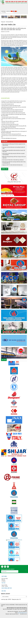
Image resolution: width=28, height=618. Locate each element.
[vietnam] (11, 11)
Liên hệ (8, 11)
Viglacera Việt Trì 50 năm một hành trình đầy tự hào (13, 164)
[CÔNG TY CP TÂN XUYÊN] (14, 560)
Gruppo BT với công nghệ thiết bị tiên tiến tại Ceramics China (14, 101)
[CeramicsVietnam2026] (14, 190)
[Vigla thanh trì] (14, 315)
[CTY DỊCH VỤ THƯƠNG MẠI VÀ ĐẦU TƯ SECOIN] (14, 500)
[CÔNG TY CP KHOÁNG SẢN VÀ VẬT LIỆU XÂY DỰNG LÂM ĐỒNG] (14, 451)
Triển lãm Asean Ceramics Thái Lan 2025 (10, 117)
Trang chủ (3, 21)
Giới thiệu (3, 11)
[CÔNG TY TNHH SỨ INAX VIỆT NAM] (14, 410)
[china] (16, 11)
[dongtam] (14, 240)
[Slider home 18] (11, 17)
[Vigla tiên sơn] (14, 215)
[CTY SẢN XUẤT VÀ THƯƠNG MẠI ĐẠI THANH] (14, 551)
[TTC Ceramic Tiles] (14, 178)
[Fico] (14, 278)
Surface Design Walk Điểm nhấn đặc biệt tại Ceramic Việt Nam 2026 (14, 151)
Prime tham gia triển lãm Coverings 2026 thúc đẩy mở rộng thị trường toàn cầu (14, 162)
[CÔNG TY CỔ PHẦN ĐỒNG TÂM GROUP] (14, 385)
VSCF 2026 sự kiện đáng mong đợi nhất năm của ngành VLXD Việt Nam (14, 154)
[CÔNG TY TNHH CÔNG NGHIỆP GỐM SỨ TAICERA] (14, 418)
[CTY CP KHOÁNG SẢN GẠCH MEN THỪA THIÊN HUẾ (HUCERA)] (14, 401)
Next (25, 17)
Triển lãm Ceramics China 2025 (8, 122)
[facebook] (2, 567)
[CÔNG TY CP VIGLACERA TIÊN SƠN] (14, 530)
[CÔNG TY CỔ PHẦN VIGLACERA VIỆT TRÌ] (14, 535)
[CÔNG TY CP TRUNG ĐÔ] (14, 492)
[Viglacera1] (14, 290)
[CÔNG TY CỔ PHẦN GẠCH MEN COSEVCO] (14, 459)
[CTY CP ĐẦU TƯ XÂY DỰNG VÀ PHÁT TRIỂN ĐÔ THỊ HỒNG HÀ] (14, 475)
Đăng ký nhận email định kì (7, 569)
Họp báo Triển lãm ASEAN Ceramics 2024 (10, 121)
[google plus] (8, 567)
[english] (14, 11)
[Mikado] (14, 328)
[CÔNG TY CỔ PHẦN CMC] (14, 434)
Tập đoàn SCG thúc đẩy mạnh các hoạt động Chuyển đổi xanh (14, 148)
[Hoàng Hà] (14, 340)
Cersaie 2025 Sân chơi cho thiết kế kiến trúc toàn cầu (12, 111)
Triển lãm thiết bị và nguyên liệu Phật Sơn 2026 (11, 105)
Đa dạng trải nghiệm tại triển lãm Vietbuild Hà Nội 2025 (12, 109)
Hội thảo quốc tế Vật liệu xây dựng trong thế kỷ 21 (11, 134)
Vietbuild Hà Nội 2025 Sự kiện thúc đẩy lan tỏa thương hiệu (13, 112)
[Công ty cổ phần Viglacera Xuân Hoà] (14, 508)
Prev (3, 17)
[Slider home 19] (17, 17)
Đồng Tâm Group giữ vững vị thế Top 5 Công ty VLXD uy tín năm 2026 (14, 157)
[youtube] (5, 567)
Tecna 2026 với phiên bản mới (8, 104)
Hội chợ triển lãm (9, 21)
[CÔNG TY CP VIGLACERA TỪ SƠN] (14, 543)
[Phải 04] (14, 303)
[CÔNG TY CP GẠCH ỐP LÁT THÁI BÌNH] (14, 393)
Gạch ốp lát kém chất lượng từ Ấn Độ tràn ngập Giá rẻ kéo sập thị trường (14, 145)
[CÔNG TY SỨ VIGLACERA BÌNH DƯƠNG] (14, 516)
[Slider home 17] (4, 17)
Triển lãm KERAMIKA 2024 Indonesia (9, 138)
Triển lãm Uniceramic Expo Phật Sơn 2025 (10, 124)
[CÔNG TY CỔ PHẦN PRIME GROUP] (14, 467)
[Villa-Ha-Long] (14, 253)
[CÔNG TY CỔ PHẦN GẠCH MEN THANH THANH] (14, 369)
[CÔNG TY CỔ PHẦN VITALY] (14, 426)
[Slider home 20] (24, 17)
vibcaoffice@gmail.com (22, 612)
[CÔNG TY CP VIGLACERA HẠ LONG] (14, 525)
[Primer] (14, 228)
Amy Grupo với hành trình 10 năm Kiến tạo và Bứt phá (13, 159)
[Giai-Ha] (14, 353)
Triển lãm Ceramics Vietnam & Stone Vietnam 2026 (12, 102)
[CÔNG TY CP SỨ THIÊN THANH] (14, 377)
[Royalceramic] (14, 203)
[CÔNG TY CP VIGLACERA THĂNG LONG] (14, 484)
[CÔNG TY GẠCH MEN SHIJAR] (14, 443)
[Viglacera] (14, 265)
